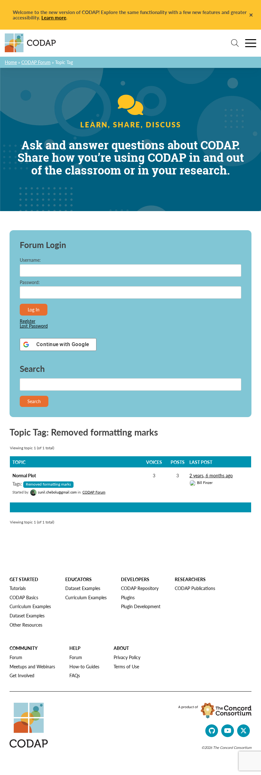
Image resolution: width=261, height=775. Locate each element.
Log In (33, 309)
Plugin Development (140, 606)
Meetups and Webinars (32, 666)
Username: (30, 260)
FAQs (74, 675)
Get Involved (22, 675)
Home (11, 62)
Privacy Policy (127, 657)
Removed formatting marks (48, 484)
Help (75, 648)
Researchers (190, 579)
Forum (16, 657)
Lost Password (34, 326)
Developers (135, 579)
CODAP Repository (140, 588)
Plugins (128, 597)
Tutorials (18, 588)
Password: (30, 282)
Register (27, 321)
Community (24, 648)
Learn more (53, 17)
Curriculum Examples (30, 606)
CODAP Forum (36, 62)
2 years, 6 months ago (211, 475)
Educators (78, 579)
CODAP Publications (195, 588)
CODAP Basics (24, 597)
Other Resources (26, 625)
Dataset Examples (27, 615)
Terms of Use (126, 666)
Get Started (24, 579)
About (121, 648)
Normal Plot (24, 475)
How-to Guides (84, 666)
